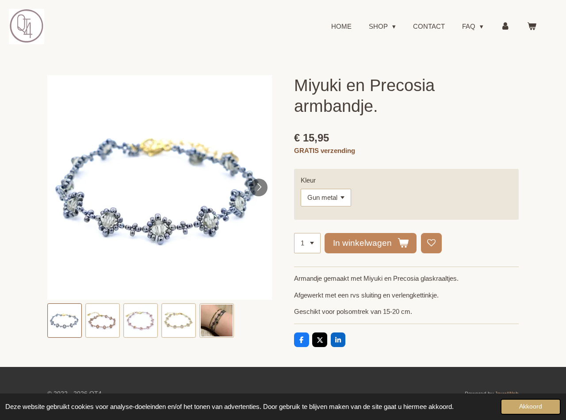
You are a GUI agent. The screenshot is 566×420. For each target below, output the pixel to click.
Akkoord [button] (530, 406)
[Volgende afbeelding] (259, 187)
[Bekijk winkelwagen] (532, 26)
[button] (64, 320)
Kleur (308, 180)
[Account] (505, 26)
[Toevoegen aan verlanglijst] (431, 243)
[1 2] (307, 243)
